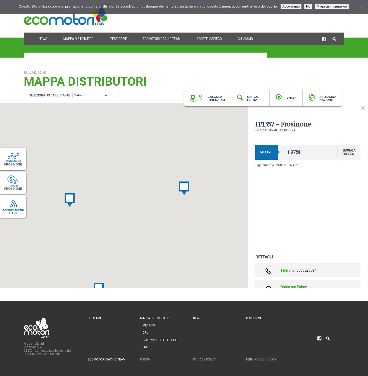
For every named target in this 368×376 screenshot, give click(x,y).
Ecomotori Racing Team (161, 39)
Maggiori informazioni (332, 6)
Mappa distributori (78, 39)
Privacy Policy (204, 359)
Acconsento (291, 6)
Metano (149, 325)
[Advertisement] (253, 16)
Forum (145, 359)
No (308, 6)
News (43, 39)
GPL (145, 332)
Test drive (118, 39)
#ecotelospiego (209, 39)
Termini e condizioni (261, 359)
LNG (145, 347)
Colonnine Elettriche (160, 340)
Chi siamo (245, 39)
